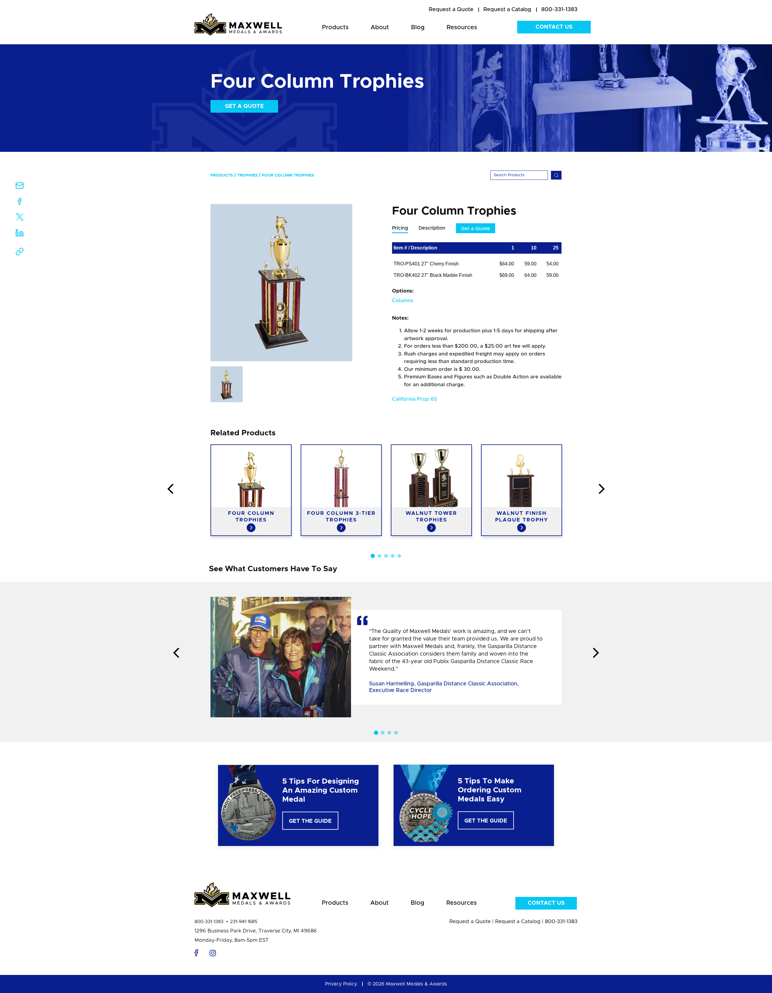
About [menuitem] (380, 27)
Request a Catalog (517, 921)
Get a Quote (244, 106)
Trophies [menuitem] (247, 175)
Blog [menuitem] (418, 27)
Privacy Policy (341, 984)
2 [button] (379, 556)
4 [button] (392, 556)
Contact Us (554, 27)
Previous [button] (170, 489)
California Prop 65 (414, 399)
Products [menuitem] (335, 27)
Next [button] (601, 489)
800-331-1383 (209, 921)
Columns (402, 300)
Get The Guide (310, 821)
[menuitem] (451, 10)
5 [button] (399, 556)
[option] (281, 282)
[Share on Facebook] (20, 202)
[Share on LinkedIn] (19, 235)
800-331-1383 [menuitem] (559, 9)
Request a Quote (470, 921)
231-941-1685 (243, 921)
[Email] (19, 187)
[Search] (556, 175)
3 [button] (386, 556)
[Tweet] (20, 218)
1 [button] (373, 556)
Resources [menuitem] (462, 27)
